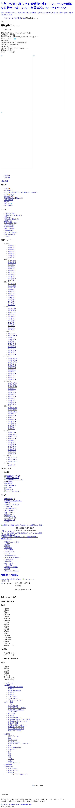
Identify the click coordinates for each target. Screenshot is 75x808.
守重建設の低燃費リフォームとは (19, 719)
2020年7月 (12, 392)
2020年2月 (12, 402)
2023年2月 (11, 328)
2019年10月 (12, 411)
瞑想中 (6, 202)
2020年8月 (12, 391)
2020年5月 (12, 396)
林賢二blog (9, 228)
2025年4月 (11, 274)
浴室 (9, 757)
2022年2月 (12, 352)
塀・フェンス (12, 740)
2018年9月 (12, 438)
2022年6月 (12, 345)
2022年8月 (11, 341)
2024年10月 (12, 287)
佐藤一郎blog (9, 226)
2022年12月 (12, 333)
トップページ (8, 683)
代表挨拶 (11, 692)
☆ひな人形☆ (8, 205)
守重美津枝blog (10, 223)
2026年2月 (11, 255)
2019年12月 (12, 408)
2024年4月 (11, 299)
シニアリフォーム (14, 762)
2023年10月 (12, 312)
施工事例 (7, 546)
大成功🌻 (7, 188)
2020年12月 (12, 383)
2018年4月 (12, 448)
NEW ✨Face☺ (9, 194)
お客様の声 (8, 548)
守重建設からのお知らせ (13, 215)
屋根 (9, 753)
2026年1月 (11, 257)
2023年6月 (11, 320)
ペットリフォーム (14, 741)
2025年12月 (12, 261)
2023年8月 (11, 316)
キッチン (11, 759)
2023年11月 (12, 310)
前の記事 (7, 175)
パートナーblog (10, 232)
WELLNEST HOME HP (19, 774)
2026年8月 (11, 245)
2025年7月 (11, 268)
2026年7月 (11, 247)
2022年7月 (12, 343)
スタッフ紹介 (12, 696)
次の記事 (7, 177)
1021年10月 (12, 465)
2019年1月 (11, 429)
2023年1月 (11, 329)
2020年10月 (12, 387)
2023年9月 (11, 314)
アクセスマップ (13, 698)
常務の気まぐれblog (11, 219)
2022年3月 (12, 350)
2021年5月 (12, 371)
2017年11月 (12, 459)
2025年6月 (11, 270)
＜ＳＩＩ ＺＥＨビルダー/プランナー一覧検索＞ (38, 790)
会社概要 (11, 689)
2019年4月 (12, 423)
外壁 (9, 751)
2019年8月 (12, 415)
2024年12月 (12, 284)
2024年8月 (11, 291)
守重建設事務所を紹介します (17, 721)
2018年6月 (12, 444)
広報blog (8, 221)
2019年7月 (12, 417)
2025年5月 (11, 272)
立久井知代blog (9, 213)
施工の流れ (8, 561)
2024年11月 (12, 286)
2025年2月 (12, 278)
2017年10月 (12, 461)
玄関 (9, 755)
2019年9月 (12, 413)
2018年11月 (12, 434)
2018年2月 (12, 452)
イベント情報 (8, 550)
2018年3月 (12, 450)
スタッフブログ (9, 551)
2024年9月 (11, 289)
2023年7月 (11, 318)
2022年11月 (12, 335)
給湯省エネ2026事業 (14, 730)
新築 (9, 745)
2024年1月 (11, 305)
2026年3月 (11, 253)
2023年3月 (11, 326)
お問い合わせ (12, 768)
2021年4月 (12, 373)
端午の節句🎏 (9, 196)
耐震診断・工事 (13, 723)
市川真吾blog (9, 225)
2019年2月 (11, 427)
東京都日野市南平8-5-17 (12, 579)
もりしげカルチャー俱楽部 (17, 708)
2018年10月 (12, 436)
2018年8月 (12, 440)
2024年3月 (11, 301)
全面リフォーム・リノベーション (19, 743)
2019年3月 (12, 425)
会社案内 (7, 544)
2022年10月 (12, 337)
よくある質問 (8, 559)
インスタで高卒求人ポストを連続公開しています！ (21, 192)
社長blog (7, 217)
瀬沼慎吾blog (9, 230)
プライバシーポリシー (11, 570)
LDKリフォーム (13, 736)
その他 (7, 236)
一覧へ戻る (4, 181)
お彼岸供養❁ (8, 200)
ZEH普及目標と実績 (14, 690)
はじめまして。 (9, 190)
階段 (9, 738)
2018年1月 (12, 453)
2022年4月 (12, 349)
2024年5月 (11, 297)
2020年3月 (12, 400)
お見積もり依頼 (13, 770)
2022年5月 (12, 347)
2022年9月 (12, 339)
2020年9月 (12, 389)
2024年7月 (11, 293)
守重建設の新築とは (14, 717)
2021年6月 (12, 370)
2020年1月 (12, 404)
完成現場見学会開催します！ (13, 198)
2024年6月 (11, 295)
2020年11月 (12, 385)
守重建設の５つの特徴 (11, 542)
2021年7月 (12, 368)
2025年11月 (12, 263)
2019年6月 (12, 419)
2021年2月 (12, 377)
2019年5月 (12, 421)
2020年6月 (12, 394)
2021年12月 (12, 358)
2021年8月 (12, 366)
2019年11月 (12, 410)
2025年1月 (11, 280)
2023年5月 (11, 322)
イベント (11, 704)
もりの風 (11, 715)
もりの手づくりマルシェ (12, 557)
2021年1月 (12, 379)
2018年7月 (12, 442)
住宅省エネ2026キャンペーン (17, 725)
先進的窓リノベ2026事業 (16, 727)
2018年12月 (12, 432)
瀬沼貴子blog (9, 234)
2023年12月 (12, 308)
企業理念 (11, 694)
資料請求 (7, 569)
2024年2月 (11, 303)
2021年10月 (12, 362)
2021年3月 (11, 375)
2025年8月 (11, 266)
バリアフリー (12, 749)
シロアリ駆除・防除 (14, 747)
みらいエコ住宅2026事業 (16, 729)
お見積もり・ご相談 (11, 567)
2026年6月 (11, 249)
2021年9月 (12, 364)
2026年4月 (11, 251)
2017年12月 (12, 457)
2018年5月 (12, 446)
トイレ (10, 761)
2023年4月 (11, 324)
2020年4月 (12, 398)
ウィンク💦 (8, 203)
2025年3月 (12, 276)
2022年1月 (12, 354)
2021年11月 (12, 360)
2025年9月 (11, 265)
